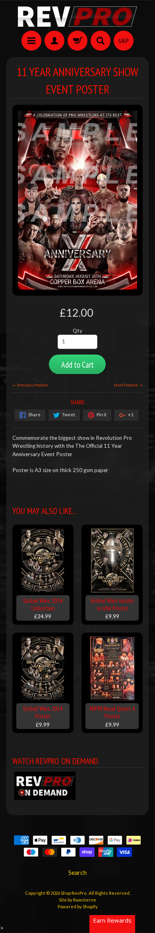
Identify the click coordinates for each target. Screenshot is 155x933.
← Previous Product (30, 384)
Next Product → (128, 384)
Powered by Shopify (78, 906)
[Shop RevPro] (77, 16)
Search (77, 872)
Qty (77, 330)
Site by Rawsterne (77, 899)
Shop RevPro (74, 893)
